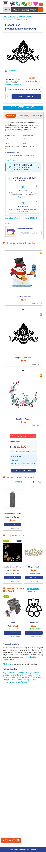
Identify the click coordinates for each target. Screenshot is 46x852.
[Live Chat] (24, 3)
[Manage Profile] (30, 3)
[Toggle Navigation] (5, 3)
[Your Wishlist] (35, 3)
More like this (37, 303)
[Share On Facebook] (34, 218)
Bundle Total (15, 442)
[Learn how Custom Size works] (36, 186)
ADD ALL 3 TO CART (23, 471)
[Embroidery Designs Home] (12, 3)
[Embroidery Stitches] (10, 231)
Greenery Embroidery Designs (24, 679)
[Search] (40, 9)
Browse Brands (25, 17)
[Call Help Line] (18, 3)
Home (5, 17)
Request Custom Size (13, 84)
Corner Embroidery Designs (23, 675)
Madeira (18, 482)
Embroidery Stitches (11, 647)
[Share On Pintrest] (37, 218)
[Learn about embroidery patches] (36, 202)
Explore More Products (33, 589)
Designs (13, 17)
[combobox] (24, 9)
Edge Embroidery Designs (14, 672)
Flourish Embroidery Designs (15, 682)
